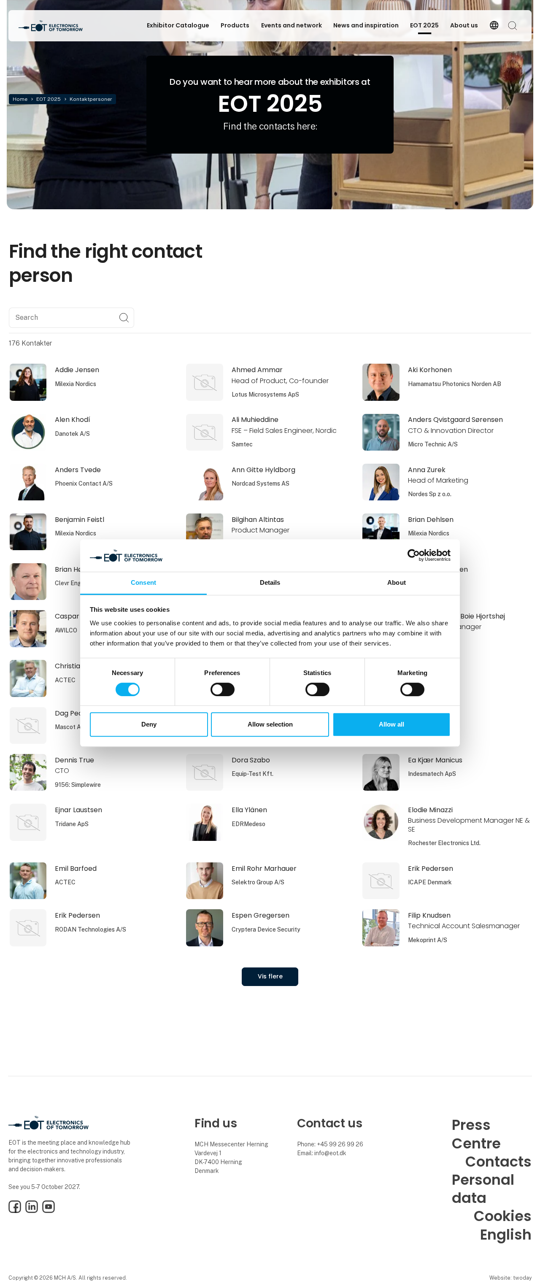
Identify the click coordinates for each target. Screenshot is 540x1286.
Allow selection (270, 724)
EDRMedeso (248, 824)
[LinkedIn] (31, 1211)
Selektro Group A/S (258, 882)
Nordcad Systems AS (260, 483)
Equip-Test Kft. (252, 773)
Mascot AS (70, 727)
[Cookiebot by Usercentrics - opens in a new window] (414, 555)
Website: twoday (510, 1278)
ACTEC (65, 680)
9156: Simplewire (78, 784)
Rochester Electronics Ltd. (444, 843)
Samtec (242, 444)
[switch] (223, 689)
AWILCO (66, 630)
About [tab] (396, 582)
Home (20, 99)
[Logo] (52, 25)
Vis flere (270, 976)
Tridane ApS (72, 824)
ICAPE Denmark (430, 882)
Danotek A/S (72, 433)
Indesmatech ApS (432, 773)
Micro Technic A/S (433, 444)
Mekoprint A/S (427, 940)
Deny (149, 724)
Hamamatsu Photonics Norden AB (454, 384)
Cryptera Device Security (266, 929)
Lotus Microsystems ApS (265, 394)
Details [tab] (270, 582)
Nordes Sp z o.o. (429, 494)
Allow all (391, 724)
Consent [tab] (143, 582)
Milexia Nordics (75, 384)
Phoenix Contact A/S (84, 483)
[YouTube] (48, 1211)
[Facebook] (14, 1211)
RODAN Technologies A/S (90, 929)
